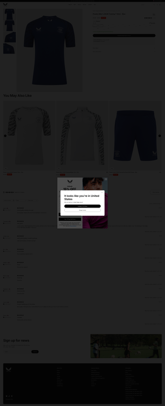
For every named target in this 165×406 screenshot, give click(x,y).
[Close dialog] (106, 179)
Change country (82, 210)
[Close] (102, 192)
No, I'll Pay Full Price (70, 219)
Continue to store (82, 206)
